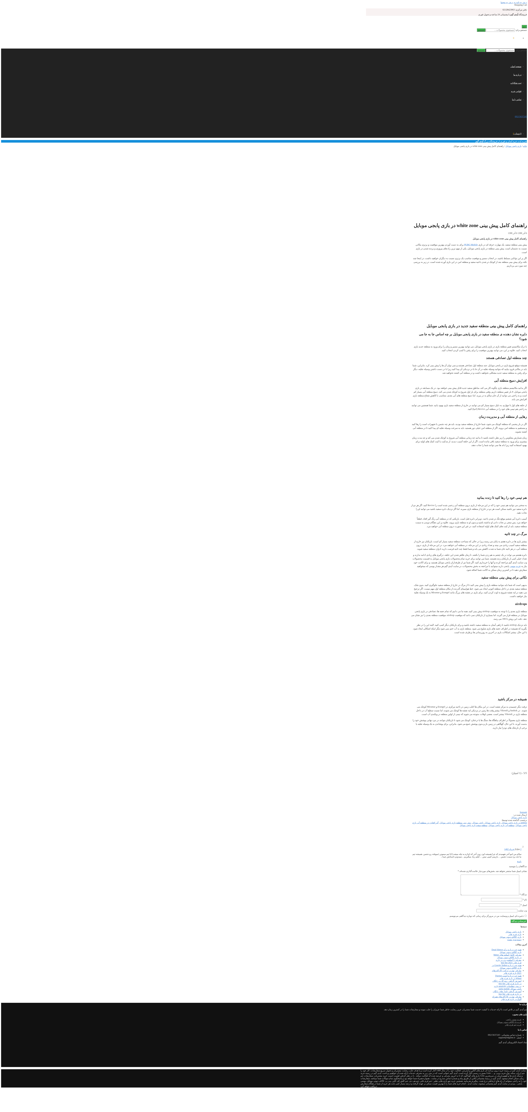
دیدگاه (523, 894)
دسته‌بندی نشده (514, 939)
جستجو (481, 30)
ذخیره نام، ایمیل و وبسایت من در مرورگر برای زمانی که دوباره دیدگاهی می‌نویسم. (486, 916)
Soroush (523, 812)
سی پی (388, 1081)
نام (525, 899)
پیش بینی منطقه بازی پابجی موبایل (455, 823)
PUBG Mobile (471, 244)
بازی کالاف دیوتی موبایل (510, 937)
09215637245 (521, 116)
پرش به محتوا (507, 2)
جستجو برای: (521, 30)
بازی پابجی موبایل (513, 146)
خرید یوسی (515, 566)
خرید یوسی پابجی (513, 1019)
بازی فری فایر (514, 934)
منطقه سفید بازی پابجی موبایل (473, 825)
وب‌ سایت (522, 910)
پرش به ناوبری (520, 2)
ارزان (518, 1073)
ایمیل (524, 905)
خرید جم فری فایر (513, 1025)
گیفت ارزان (502, 1076)
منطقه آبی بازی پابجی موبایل (502, 825)
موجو (513, 1083)
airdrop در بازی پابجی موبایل (514, 823)
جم (449, 1081)
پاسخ (519, 861)
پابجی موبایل (477, 823)
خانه (525, 146)
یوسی (498, 1073)
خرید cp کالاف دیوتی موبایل (509, 1022)
